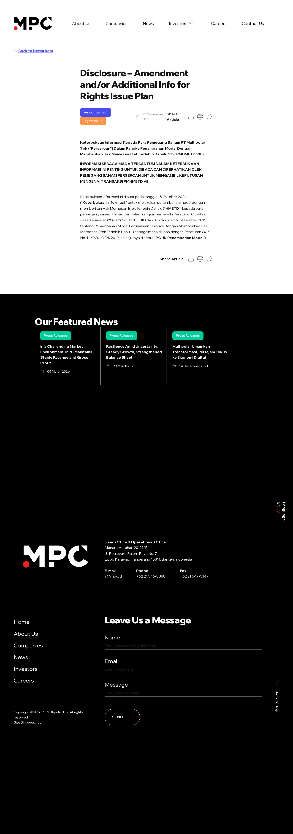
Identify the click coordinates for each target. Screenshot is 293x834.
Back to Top (277, 701)
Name (112, 637)
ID (279, 511)
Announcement (96, 112)
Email (112, 661)
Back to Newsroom (35, 50)
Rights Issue (93, 121)
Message (116, 684)
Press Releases (56, 335)
